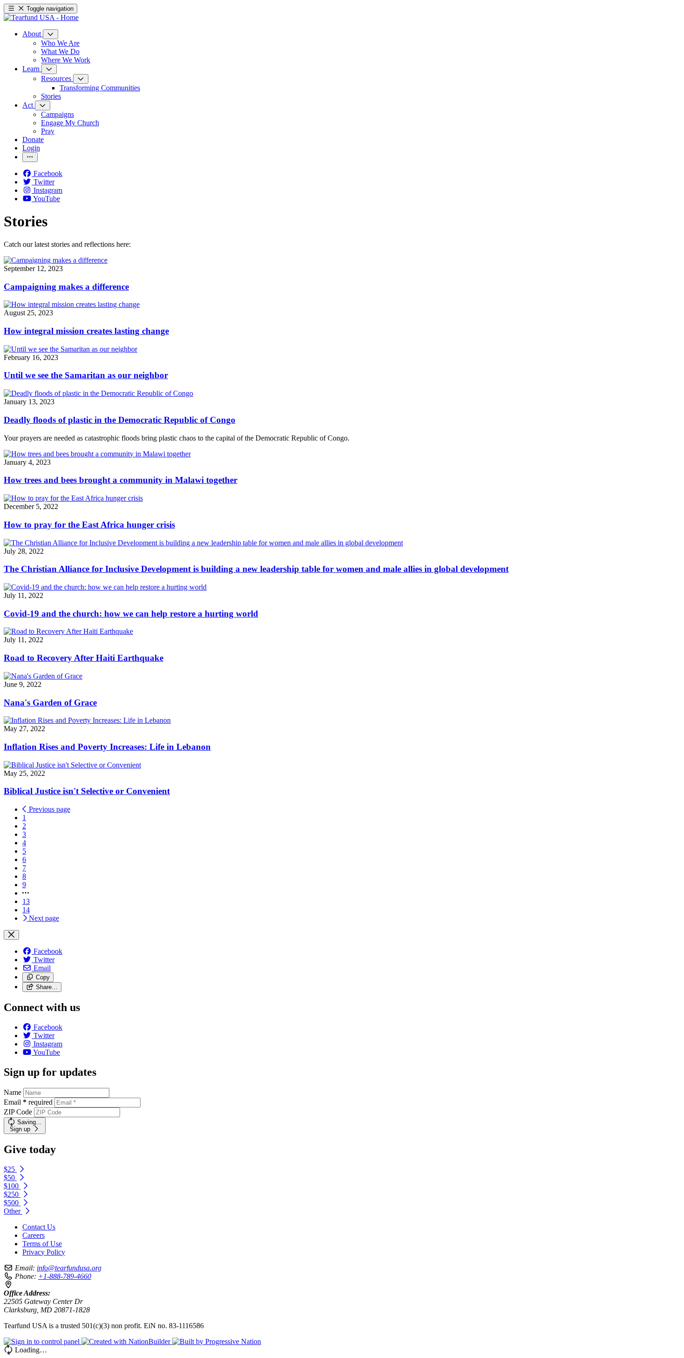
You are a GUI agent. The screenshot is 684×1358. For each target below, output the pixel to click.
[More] (50, 34)
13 (26, 901)
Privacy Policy (43, 1252)
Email (28, 1102)
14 (26, 910)
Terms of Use (42, 1244)
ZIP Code (18, 1112)
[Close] (11, 935)
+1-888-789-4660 (64, 1276)
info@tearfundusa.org (69, 1268)
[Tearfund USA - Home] (41, 17)
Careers (33, 1235)
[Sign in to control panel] (42, 1341)
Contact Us (38, 1227)
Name (12, 1092)
